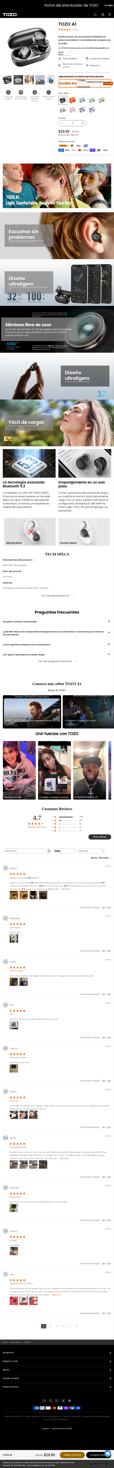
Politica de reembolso (13, 1416)
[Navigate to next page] (77, 1326)
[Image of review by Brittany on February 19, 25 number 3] (33, 1115)
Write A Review (99, 837)
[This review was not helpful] (109, 1313)
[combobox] (65, 851)
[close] (109, 5)
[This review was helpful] (104, 950)
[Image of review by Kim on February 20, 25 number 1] (14, 1025)
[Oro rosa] (72, 110)
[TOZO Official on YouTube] (69, 1401)
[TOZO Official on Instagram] (51, 1401)
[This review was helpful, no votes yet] (104, 907)
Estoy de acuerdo (98, 1464)
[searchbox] (24, 851)
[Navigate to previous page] (37, 1326)
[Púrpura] (82, 110)
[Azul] (82, 100)
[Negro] (62, 100)
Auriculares (16, 1342)
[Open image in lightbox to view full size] (29, 47)
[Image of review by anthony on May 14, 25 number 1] (14, 895)
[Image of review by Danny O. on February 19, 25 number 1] (14, 1068)
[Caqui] (101, 100)
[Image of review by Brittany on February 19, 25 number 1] (14, 1115)
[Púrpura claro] (92, 110)
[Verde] (92, 100)
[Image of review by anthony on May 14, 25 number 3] (33, 895)
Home (5, 1342)
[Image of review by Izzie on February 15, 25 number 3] (33, 1301)
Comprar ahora (98, 1455)
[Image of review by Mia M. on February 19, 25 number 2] (23, 1164)
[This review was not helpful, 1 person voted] (109, 907)
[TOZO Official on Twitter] (63, 1401)
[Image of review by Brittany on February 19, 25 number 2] (23, 1115)
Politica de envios (32, 1416)
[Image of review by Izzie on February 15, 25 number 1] (14, 1301)
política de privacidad (51, 1416)
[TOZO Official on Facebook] (44, 1401)
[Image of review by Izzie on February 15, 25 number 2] (23, 1301)
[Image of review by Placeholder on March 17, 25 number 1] (14, 938)
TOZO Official (62, 1419)
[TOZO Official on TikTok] (57, 1401)
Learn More (11, 724)
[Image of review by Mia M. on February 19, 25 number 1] (14, 1164)
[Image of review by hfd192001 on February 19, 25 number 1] (14, 1208)
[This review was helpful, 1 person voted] (104, 994)
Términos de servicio (72, 1416)
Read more (66, 889)
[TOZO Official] (10, 14)
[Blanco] (62, 110)
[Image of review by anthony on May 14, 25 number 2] (23, 895)
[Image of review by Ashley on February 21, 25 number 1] (14, 982)
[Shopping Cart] (104, 14)
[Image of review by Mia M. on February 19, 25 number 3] (33, 1164)
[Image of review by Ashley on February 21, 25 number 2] (23, 982)
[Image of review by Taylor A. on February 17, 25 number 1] (14, 1251)
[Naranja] (72, 100)
